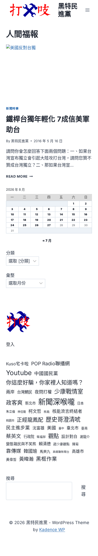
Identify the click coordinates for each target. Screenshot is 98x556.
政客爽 (14, 402)
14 (61, 214)
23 (85, 219)
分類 (10, 253)
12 (36, 214)
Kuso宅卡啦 (17, 363)
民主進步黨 (18, 427)
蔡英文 (13, 436)
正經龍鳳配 (30, 420)
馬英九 (45, 451)
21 (61, 219)
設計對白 (69, 436)
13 (49, 214)
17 (12, 219)
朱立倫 (10, 412)
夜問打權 (43, 391)
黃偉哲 (11, 460)
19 (36, 219)
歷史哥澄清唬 (63, 419)
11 (24, 214)
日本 (80, 403)
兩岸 (10, 391)
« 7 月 (47, 240)
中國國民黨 (46, 373)
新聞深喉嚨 (56, 401)
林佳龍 (22, 412)
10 (12, 214)
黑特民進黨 (20, 141)
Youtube (19, 373)
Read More (18, 176)
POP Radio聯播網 (50, 364)
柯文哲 (34, 411)
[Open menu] (87, 10)
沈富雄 (38, 428)
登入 (10, 344)
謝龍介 (85, 437)
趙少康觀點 (61, 444)
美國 (51, 427)
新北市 (30, 403)
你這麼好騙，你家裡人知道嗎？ (44, 382)
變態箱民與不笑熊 (21, 444)
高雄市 (78, 451)
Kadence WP (52, 529)
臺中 (61, 428)
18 (24, 219)
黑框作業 (46, 459)
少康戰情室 (68, 391)
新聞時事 (12, 108)
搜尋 (10, 478)
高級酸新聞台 (61, 451)
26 (36, 225)
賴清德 (45, 443)
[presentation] (49, 73)
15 (73, 214)
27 (49, 225)
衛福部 (41, 437)
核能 (47, 412)
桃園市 (10, 420)
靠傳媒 (13, 451)
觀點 (53, 436)
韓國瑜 (30, 451)
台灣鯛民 (24, 392)
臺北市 (73, 428)
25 (24, 225)
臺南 (84, 428)
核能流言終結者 (67, 411)
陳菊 (75, 444)
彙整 (10, 275)
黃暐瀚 (26, 459)
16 (85, 214)
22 (73, 219)
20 (49, 219)
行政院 (29, 436)
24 (12, 225)
